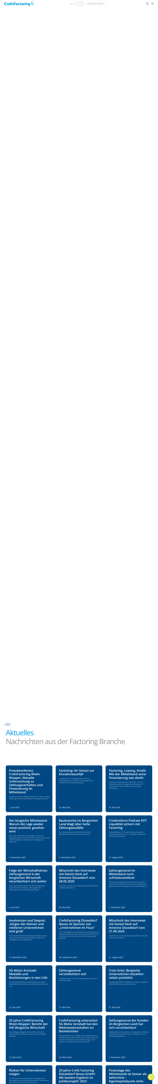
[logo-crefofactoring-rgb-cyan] (19, 3)
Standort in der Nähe (95, 4)
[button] (147, 3)
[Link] (29, 788)
